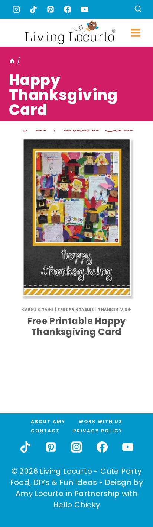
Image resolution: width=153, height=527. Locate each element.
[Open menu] (135, 32)
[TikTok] (33, 9)
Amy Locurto (40, 493)
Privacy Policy (98, 431)
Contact (45, 431)
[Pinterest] (50, 9)
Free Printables (76, 309)
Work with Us (101, 421)
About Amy (48, 421)
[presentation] (76, 214)
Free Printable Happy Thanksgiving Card (76, 326)
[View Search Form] (138, 9)
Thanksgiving (114, 309)
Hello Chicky (76, 504)
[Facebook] (67, 9)
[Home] (12, 61)
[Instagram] (16, 9)
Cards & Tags (38, 309)
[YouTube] (84, 9)
